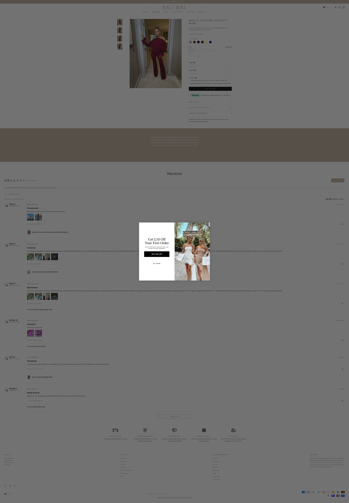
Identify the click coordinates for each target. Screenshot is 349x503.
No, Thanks (156, 263)
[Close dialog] (207, 224)
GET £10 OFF (157, 254)
